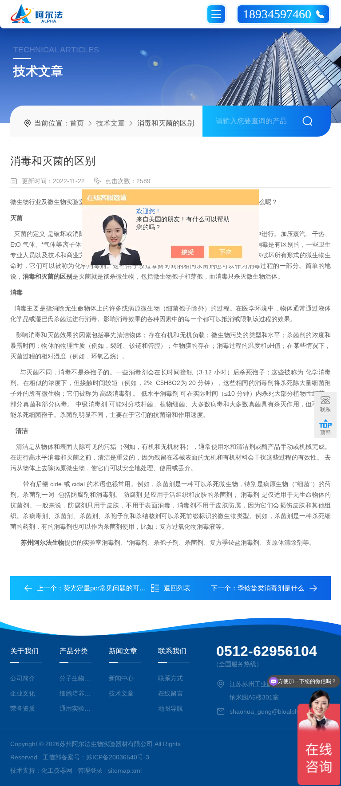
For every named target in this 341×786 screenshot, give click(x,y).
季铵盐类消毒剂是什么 (271, 588)
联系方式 (170, 678)
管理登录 (90, 770)
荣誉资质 (22, 708)
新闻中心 (121, 678)
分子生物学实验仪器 (75, 678)
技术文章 (110, 123)
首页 (77, 123)
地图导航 (170, 708)
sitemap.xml (125, 770)
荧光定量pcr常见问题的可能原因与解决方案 (128, 588)
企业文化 (22, 693)
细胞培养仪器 (75, 693)
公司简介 (22, 678)
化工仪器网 (56, 770)
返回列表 (177, 588)
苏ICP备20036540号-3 (117, 757)
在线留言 (170, 693)
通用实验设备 (75, 708)
